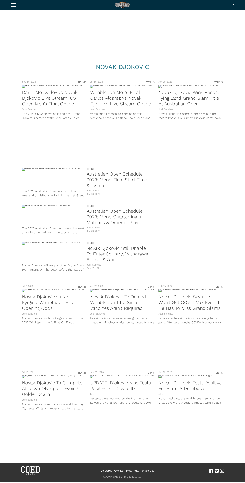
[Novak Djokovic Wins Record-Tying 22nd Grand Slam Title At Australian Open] (190, 86)
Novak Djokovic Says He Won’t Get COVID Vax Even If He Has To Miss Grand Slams (189, 302)
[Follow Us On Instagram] (222, 470)
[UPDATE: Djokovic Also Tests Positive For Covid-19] (122, 376)
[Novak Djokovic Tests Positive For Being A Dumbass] (190, 376)
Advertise (118, 470)
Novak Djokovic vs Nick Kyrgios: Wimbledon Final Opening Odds (49, 302)
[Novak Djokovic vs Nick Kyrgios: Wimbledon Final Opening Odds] (54, 290)
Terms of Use (147, 470)
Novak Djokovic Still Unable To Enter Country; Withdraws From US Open (117, 254)
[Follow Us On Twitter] (216, 470)
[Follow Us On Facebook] (211, 470)
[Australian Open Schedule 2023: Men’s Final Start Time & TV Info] (53, 169)
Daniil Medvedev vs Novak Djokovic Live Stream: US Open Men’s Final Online (50, 98)
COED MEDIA (112, 477)
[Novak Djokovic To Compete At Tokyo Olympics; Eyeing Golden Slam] (54, 376)
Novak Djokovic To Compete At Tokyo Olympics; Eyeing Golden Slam (52, 388)
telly (92, 394)
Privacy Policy (132, 470)
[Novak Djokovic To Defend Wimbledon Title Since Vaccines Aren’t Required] (122, 290)
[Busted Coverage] (122, 5)
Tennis (82, 82)
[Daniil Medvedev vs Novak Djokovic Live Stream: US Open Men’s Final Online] (54, 86)
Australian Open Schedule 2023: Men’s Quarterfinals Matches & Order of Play (115, 216)
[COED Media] (30, 474)
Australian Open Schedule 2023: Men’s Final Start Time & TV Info (117, 179)
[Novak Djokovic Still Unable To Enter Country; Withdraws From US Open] (53, 243)
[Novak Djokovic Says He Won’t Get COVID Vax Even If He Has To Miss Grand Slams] (190, 290)
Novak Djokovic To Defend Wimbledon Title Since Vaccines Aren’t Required (118, 302)
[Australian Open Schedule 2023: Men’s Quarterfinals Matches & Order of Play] (53, 206)
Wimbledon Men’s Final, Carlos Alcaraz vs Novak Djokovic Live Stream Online (120, 98)
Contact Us (106, 470)
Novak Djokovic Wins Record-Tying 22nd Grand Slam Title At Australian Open (190, 98)
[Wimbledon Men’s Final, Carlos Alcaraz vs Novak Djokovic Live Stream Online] (122, 86)
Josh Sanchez (29, 109)
